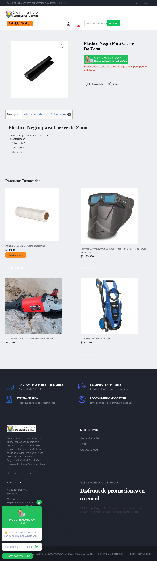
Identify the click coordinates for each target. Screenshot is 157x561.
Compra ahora (15, 255)
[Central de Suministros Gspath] (21, 14)
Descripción (13, 114)
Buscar (113, 23)
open (62, 46)
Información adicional (36, 114)
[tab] (13, 114)
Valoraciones (60, 114)
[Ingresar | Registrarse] (68, 24)
